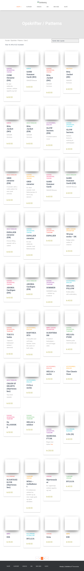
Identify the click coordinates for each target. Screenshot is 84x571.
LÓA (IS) (70, 434)
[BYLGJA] (72, 466)
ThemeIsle (75, 566)
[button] (20, 6)
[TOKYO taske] (12, 317)
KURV (66, 6)
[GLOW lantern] (72, 113)
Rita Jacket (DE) (69, 74)
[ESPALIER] (52, 219)
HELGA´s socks (50, 372)
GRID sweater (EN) (10, 180)
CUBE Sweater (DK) (10, 78)
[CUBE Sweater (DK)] (12, 58)
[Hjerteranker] (52, 466)
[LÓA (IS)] (72, 419)
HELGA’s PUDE (70, 335)
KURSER (29, 6)
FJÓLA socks (30, 386)
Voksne (9, 72)
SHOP (18, 6)
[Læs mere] (55, 451)
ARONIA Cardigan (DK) (11, 290)
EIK (8, 537)
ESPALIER (51, 235)
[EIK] (12, 523)
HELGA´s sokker (31, 423)
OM (47, 6)
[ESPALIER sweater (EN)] (12, 219)
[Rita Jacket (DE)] (72, 58)
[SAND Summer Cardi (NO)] (32, 58)
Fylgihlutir (31, 535)
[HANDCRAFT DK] (52, 419)
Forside (7, 40)
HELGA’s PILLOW (70, 287)
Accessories (50, 123)
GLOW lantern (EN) (50, 130)
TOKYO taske (10, 335)
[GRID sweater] (32, 164)
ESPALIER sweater (31, 236)
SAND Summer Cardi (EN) (71, 180)
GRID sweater (30, 182)
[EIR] (72, 523)
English (33, 123)
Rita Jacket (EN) (30, 129)
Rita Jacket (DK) (49, 78)
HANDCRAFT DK (51, 437)
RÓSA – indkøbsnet (32, 484)
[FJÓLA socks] (32, 370)
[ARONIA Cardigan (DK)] (12, 271)
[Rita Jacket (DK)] (52, 58)
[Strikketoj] (42, 2)
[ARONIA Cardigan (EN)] (32, 271)
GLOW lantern (69, 130)
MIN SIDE (56, 6)
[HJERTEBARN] (52, 317)
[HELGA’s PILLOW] (72, 271)
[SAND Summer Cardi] (52, 164)
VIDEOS (39, 6)
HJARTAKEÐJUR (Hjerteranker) (12, 483)
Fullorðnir (70, 429)
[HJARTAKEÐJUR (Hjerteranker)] (12, 466)
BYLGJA (70, 481)
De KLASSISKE (11, 424)
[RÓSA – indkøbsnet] (32, 466)
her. (52, 444)
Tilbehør (69, 126)
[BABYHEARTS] (32, 317)
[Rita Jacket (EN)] (32, 113)
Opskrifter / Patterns (17, 40)
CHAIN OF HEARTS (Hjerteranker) (11, 387)
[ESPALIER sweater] (32, 219)
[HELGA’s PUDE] (72, 317)
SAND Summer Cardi (50, 184)
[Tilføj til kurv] (16, 97)
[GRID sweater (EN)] (12, 164)
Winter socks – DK (71, 235)
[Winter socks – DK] (72, 219)
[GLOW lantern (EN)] (52, 113)
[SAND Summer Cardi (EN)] (72, 164)
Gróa (48, 537)
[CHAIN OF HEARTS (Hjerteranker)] (12, 370)
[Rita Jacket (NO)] (12, 113)
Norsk (29, 68)
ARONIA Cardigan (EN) (31, 286)
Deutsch (69, 68)
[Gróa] (52, 523)
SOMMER (50, 287)
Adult (28, 123)
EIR (68, 537)
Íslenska (69, 431)
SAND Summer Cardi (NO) (31, 74)
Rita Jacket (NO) (10, 129)
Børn (68, 229)
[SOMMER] (52, 271)
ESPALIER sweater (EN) (11, 235)
